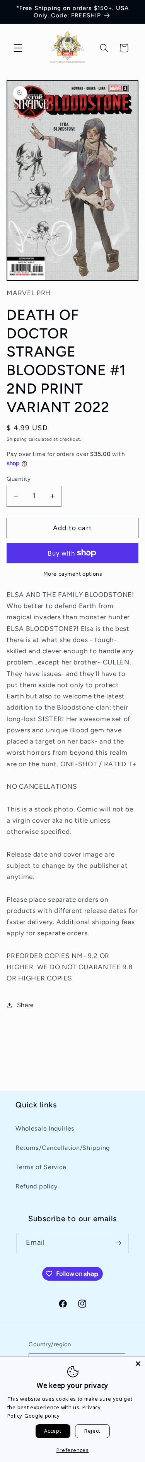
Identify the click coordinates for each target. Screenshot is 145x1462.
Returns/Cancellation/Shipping (62, 1147)
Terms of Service (41, 1167)
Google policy (42, 1415)
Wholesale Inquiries (45, 1128)
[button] (18, 48)
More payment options (72, 574)
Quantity (19, 478)
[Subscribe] (118, 1243)
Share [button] (25, 1005)
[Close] (138, 1363)
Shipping (17, 439)
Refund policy (36, 1186)
